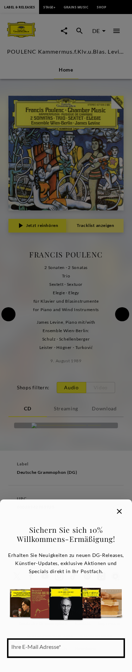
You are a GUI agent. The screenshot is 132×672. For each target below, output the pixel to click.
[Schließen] (119, 511)
